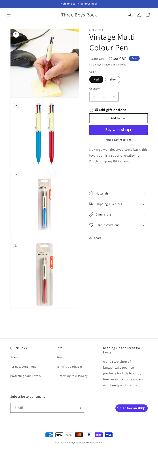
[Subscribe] (79, 408)
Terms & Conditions (23, 366)
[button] (8, 14)
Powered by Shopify (92, 442)
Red (96, 79)
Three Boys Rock (72, 442)
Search (14, 357)
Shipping (94, 64)
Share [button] (98, 238)
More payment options (118, 139)
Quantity (94, 88)
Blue (112, 79)
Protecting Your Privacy (25, 376)
